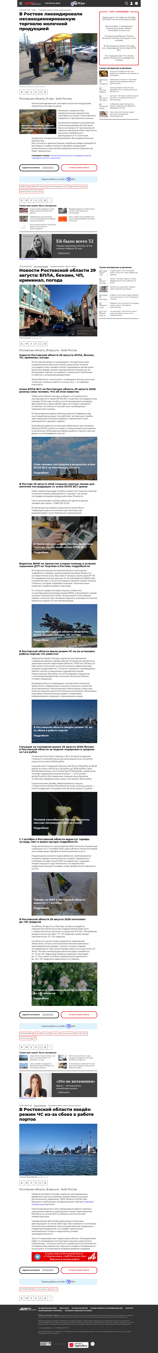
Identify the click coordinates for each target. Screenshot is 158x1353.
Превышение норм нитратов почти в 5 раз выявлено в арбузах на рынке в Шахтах (42, 219)
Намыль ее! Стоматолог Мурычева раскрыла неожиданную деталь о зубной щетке (123, 81)
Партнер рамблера (59, 1344)
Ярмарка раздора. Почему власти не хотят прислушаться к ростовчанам (82, 211)
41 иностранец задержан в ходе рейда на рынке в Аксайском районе (42, 211)
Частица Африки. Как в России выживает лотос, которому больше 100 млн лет (123, 90)
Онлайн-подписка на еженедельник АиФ (106, 1308)
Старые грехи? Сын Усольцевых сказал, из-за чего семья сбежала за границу (124, 273)
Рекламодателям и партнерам (50, 1310)
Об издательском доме (47, 1308)
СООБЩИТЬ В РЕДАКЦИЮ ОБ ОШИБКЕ (78, 1310)
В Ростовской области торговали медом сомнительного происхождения (43, 227)
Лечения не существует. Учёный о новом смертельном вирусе (123, 288)
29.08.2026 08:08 (25, 266)
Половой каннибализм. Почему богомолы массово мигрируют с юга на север (119, 38)
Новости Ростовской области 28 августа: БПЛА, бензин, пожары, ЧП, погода (61, 633)
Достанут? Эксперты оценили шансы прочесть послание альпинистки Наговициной (124, 98)
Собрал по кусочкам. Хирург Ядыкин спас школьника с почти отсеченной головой (124, 297)
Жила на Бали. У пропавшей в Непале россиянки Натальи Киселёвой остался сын (119, 28)
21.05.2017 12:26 (24, 10)
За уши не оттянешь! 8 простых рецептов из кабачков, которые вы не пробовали (124, 73)
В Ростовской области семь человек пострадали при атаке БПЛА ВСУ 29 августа (81, 1058)
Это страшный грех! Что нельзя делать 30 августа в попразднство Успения (119, 58)
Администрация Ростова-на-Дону (32, 86)
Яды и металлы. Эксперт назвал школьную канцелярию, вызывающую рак (122, 114)
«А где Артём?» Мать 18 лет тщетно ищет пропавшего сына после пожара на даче (123, 313)
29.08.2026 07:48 (25, 1105)
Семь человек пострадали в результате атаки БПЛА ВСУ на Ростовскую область (64, 466)
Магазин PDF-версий (80, 1308)
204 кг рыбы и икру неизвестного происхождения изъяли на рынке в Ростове (82, 219)
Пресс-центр (64, 1308)
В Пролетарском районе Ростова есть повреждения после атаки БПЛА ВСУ (119, 48)
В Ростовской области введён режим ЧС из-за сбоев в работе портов (63, 729)
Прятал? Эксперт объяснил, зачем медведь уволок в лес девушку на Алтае (123, 281)
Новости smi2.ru (27, 259)
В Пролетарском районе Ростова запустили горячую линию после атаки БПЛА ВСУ (63, 546)
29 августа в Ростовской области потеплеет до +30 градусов (63, 992)
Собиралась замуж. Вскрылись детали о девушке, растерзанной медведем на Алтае (122, 106)
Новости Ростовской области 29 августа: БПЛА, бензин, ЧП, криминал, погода (42, 1058)
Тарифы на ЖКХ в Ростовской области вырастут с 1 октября (59, 901)
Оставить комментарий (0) (79, 168)
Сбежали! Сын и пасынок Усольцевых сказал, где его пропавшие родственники (124, 305)
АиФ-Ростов (36, 338)
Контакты (129, 1308)
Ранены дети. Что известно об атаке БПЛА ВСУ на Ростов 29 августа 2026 (119, 18)
